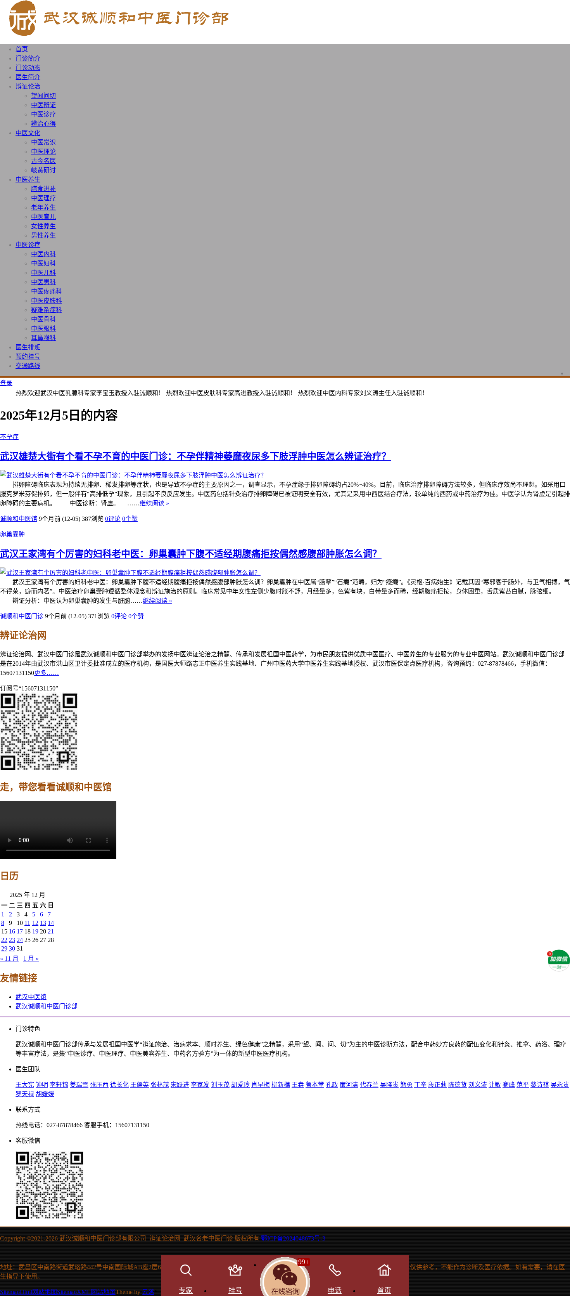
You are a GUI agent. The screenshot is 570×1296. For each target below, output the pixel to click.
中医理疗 (43, 198)
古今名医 (43, 161)
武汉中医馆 (31, 997)
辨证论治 (28, 86)
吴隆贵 (389, 1084)
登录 (6, 383)
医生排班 (28, 347)
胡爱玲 (240, 1084)
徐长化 (119, 1084)
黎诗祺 (539, 1084)
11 (27, 923)
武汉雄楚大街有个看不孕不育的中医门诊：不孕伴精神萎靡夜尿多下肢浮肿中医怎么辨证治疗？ (195, 456)
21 (51, 931)
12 (35, 923)
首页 (22, 49)
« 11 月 (9, 958)
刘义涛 (477, 1084)
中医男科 (43, 282)
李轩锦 (59, 1084)
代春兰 (369, 1084)
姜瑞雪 (79, 1084)
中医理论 (43, 151)
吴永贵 (560, 1084)
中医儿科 (43, 272)
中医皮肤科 (46, 300)
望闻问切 (43, 95)
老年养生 (43, 207)
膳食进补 (43, 189)
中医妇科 (43, 263)
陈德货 (457, 1084)
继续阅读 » (154, 503)
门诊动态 (28, 67)
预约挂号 (28, 356)
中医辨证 (43, 105)
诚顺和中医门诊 (21, 616)
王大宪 (25, 1084)
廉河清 (349, 1084)
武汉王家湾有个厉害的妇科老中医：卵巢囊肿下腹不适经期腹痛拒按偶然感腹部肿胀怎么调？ (191, 554)
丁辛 (420, 1084)
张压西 (99, 1084)
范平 (522, 1084)
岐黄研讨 (43, 170)
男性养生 (43, 235)
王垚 (298, 1084)
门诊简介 (28, 58)
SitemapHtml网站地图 (28, 1292)
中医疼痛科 (46, 291)
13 (43, 923)
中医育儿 (43, 216)
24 (20, 940)
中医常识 (43, 142)
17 (20, 931)
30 (12, 948)
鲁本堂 (315, 1084)
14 (51, 923)
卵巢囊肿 (12, 534)
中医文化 (28, 133)
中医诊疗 (43, 114)
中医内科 (43, 254)
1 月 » (31, 958)
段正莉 (437, 1084)
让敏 (495, 1084)
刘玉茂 (220, 1084)
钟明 (42, 1084)
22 (4, 940)
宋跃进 (180, 1084)
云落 (148, 1292)
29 (4, 948)
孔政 (332, 1084)
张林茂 (159, 1084)
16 (12, 931)
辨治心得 (43, 123)
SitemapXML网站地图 (86, 1292)
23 (12, 940)
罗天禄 (25, 1094)
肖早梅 (260, 1084)
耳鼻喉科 (43, 338)
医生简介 (28, 77)
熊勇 (406, 1084)
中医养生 (28, 179)
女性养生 (43, 226)
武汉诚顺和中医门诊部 (47, 1006)
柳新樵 (280, 1084)
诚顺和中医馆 (18, 518)
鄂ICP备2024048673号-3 (293, 1238)
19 (35, 931)
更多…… (46, 673)
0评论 (113, 518)
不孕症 (9, 437)
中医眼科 (43, 328)
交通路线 (28, 366)
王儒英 (139, 1084)
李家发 (200, 1084)
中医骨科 (43, 319)
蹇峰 (509, 1084)
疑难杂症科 (46, 310)
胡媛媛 (45, 1094)
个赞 (130, 518)
